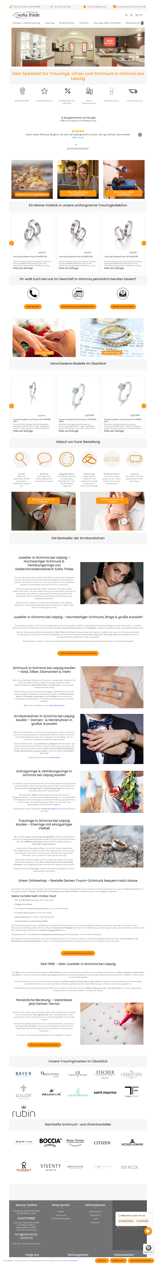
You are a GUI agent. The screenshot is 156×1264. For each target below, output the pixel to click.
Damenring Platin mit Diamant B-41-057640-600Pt (78, 421)
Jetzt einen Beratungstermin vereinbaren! (78, 653)
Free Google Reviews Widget (78, 148)
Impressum (95, 1222)
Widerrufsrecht (95, 1212)
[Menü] (152, 1245)
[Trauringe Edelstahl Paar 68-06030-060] (32, 235)
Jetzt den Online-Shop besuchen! (78, 953)
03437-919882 (26, 1218)
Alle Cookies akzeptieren (141, 1260)
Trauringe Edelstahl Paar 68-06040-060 (76, 257)
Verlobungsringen (48, 809)
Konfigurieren (118, 1260)
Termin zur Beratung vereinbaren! (44, 1045)
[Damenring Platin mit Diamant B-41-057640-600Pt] (78, 397)
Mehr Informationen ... (71, 1260)
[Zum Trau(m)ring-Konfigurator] (78, 179)
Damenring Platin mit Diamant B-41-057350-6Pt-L (32, 421)
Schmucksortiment (56, 705)
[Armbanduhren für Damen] (112, 511)
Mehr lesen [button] (78, 137)
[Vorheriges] (11, 243)
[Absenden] (141, 1226)
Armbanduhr (55, 757)
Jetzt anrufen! (33, 307)
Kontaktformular (33, 1244)
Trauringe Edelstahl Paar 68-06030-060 (30, 257)
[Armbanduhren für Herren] (43, 511)
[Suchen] (126, 15)
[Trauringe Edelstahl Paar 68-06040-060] (78, 235)
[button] (16, 134)
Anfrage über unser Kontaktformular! (78, 307)
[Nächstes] (143, 243)
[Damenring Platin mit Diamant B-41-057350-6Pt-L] (32, 397)
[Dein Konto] (131, 15)
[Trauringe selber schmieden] (124, 179)
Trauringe (34, 869)
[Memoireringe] (111, 337)
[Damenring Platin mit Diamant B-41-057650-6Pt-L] (123, 397)
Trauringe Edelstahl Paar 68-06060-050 (121, 257)
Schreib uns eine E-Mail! (123, 307)
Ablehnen (102, 1260)
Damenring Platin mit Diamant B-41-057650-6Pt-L (123, 421)
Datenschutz (95, 1215)
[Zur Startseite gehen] (26, 15)
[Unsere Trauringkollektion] (32, 179)
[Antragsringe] (44, 337)
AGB (95, 1219)
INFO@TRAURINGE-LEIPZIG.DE (26, 1236)
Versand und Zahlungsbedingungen (61, 1216)
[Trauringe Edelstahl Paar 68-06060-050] (123, 235)
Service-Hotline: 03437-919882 (26, 7)
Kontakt (61, 1212)
